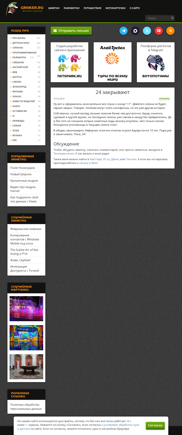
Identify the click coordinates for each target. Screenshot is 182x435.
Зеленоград (19, 86)
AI (13, 115)
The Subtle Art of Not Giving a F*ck (24, 252)
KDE (14, 140)
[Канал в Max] (135, 31)
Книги (16, 106)
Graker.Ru (32, 8)
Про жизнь (18, 38)
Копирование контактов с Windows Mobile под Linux (24, 239)
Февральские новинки (25, 229)
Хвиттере (96, 159)
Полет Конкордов (22, 168)
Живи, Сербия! (20, 260)
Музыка (17, 135)
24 (128, 104)
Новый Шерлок (21, 174)
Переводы (18, 120)
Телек (15, 130)
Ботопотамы (155, 76)
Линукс (17, 96)
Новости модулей (23, 101)
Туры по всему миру (112, 78)
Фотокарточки (115, 8)
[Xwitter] (147, 31)
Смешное (18, 62)
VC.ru (106, 159)
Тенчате (131, 159)
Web (14, 72)
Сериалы (164, 98)
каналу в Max (88, 163)
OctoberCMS (19, 111)
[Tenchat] (159, 31)
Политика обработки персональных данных (26, 407)
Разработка (19, 57)
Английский (20, 67)
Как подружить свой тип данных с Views (24, 199)
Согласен (155, 425)
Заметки (54, 8)
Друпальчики (20, 42)
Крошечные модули (24, 181)
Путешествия (92, 8)
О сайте (135, 8)
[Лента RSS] (170, 31)
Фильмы (17, 91)
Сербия (16, 125)
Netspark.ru (69, 76)
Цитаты (17, 76)
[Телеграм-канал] (123, 31)
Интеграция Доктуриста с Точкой (24, 269)
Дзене (115, 159)
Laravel (17, 81)
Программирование (24, 52)
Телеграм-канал (63, 153)
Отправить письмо (73, 30)
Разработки (71, 8)
